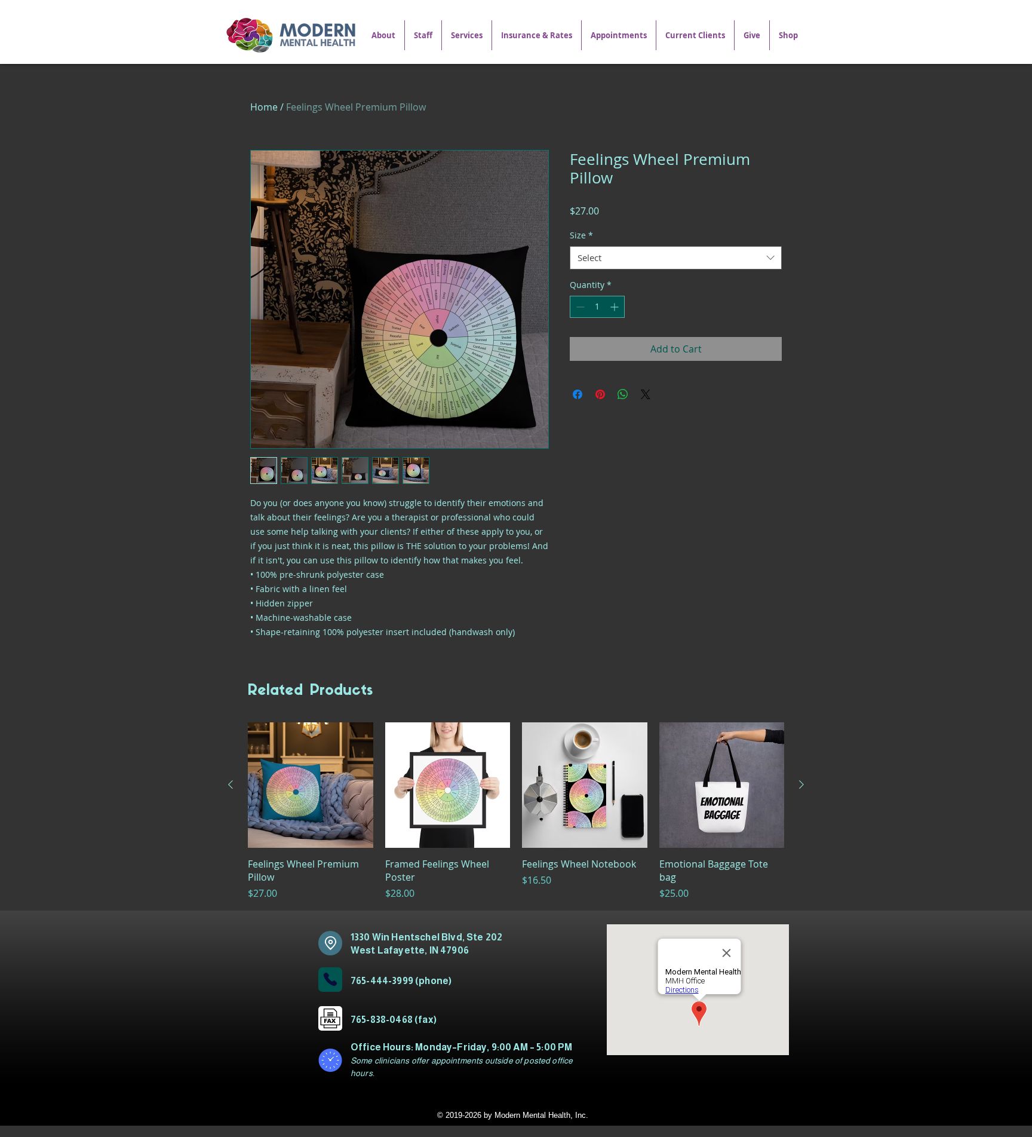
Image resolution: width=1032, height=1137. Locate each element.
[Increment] (615, 306)
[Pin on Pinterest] (600, 394)
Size (581, 235)
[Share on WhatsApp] (623, 394)
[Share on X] (645, 394)
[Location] (330, 943)
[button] (467, 35)
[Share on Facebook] (577, 394)
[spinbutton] (597, 306)
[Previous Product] (230, 784)
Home (264, 107)
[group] (516, 811)
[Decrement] (579, 306)
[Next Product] (801, 784)
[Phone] (330, 979)
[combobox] (676, 257)
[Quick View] (310, 785)
